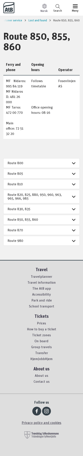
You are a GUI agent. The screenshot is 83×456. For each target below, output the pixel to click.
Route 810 (15, 184)
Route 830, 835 (19, 209)
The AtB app (41, 288)
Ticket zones (41, 335)
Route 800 (15, 163)
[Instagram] (46, 411)
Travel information (41, 282)
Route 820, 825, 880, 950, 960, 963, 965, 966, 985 (35, 196)
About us (41, 375)
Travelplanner (41, 276)
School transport (41, 306)
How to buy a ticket (41, 329)
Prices (41, 323)
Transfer (41, 353)
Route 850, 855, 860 (23, 219)
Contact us (42, 381)
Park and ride (41, 300)
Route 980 (15, 240)
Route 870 (15, 230)
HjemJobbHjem (41, 359)
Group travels (41, 347)
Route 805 (15, 173)
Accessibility (41, 294)
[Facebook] (36, 411)
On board (41, 341)
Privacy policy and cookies (41, 422)
